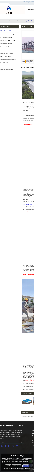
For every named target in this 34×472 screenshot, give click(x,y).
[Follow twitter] (13, 446)
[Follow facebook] (5, 446)
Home (2, 21)
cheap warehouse (28, 120)
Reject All (8, 465)
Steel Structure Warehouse (15, 21)
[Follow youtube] (2, 446)
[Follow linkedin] (9, 446)
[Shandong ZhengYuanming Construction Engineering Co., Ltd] (8, 10)
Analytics (14, 468)
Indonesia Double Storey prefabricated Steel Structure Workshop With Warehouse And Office (27, 408)
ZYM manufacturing (27, 204)
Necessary (7, 468)
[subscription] (22, 442)
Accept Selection (17, 465)
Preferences (21, 468)
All (6, 21)
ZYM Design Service (28, 113)
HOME (23, 9)
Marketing (28, 468)
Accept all (25, 465)
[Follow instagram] (17, 446)
